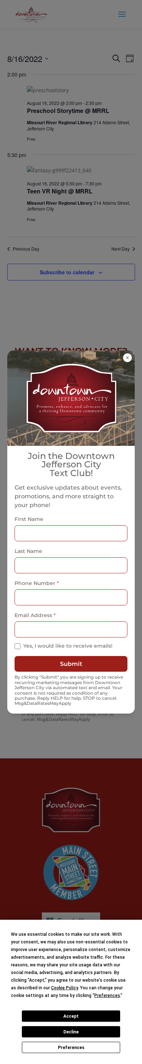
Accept (71, 1016)
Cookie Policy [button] (64, 987)
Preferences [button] (107, 995)
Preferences (71, 1047)
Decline (71, 1031)
